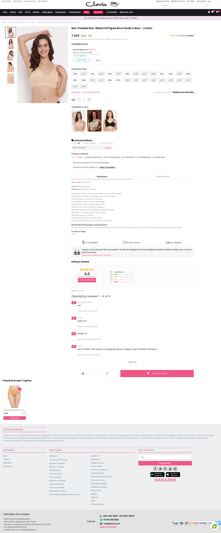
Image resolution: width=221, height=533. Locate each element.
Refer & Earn (96, 490)
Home (4, 22)
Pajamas (45, 438)
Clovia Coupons (97, 504)
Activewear (8, 466)
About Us (94, 456)
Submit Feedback (108, 526)
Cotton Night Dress (89, 438)
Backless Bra (146, 435)
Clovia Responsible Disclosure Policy (64, 494)
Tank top (65, 438)
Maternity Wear (171, 435)
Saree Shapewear (30, 440)
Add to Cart (14, 418)
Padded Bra (101, 435)
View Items (81, 60)
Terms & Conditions (99, 470)
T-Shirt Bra (158, 435)
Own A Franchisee (56, 487)
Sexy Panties (202, 435)
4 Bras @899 (47, 12)
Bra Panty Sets (35, 435)
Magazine (53, 456)
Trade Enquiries (97, 473)
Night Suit (23, 438)
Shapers (36, 12)
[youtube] (170, 468)
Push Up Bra (113, 435)
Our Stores (191, 1)
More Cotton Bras (107, 167)
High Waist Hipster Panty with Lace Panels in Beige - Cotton (15, 410)
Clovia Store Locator (57, 491)
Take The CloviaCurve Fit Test (96, 255)
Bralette (136, 435)
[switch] (209, 1)
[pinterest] (165, 468)
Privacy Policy (96, 466)
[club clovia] (165, 480)
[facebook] (155, 468)
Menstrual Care (126, 12)
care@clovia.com (112, 523)
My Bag (94, 494)
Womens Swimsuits (49, 440)
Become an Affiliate (178, 1)
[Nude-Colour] (79, 120)
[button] (207, 5)
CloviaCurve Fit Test (58, 459)
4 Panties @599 (74, 12)
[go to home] (96, 4)
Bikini (61, 440)
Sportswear (80, 435)
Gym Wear (133, 438)
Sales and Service (56, 484)
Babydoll (102, 438)
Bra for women (10, 435)
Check (108, 147)
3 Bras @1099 (60, 12)
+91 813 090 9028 (111, 519)
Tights (178, 438)
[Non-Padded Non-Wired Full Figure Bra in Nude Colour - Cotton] (10, 32)
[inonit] (175, 468)
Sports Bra (22, 435)
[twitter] (160, 468)
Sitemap (94, 497)
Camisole (55, 438)
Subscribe (165, 463)
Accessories (111, 12)
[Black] (110, 120)
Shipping (74, 143)
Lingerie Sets (201, 438)
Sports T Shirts (168, 438)
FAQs (93, 501)
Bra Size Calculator (187, 435)
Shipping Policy (97, 463)
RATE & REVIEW (87, 280)
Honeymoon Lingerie (12, 440)
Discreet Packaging (89, 143)
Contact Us (95, 459)
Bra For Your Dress (56, 467)
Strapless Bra (125, 435)
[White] (94, 120)
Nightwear (7, 463)
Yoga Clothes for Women (150, 438)
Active (27, 12)
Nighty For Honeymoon (117, 438)
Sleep (20, 12)
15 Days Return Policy (106, 143)
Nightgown (75, 438)
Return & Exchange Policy (101, 476)
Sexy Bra (90, 435)
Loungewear (34, 438)
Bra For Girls (68, 435)
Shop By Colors (55, 473)
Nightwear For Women (52, 435)
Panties (13, 12)
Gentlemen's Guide (99, 487)
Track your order (98, 480)
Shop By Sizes (55, 470)
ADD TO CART (160, 373)
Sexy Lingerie (188, 438)
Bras (5, 12)
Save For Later (55, 477)
